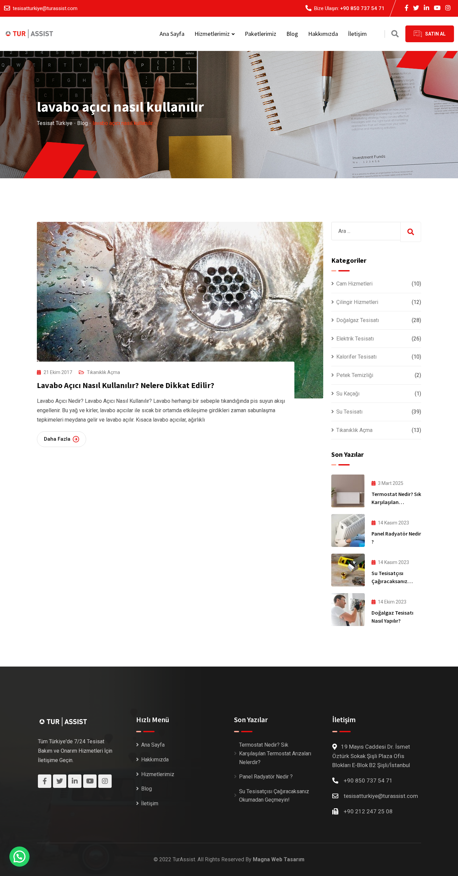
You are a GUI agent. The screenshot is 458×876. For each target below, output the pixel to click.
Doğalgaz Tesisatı (357, 320)
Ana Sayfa (172, 34)
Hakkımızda (323, 34)
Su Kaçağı (347, 393)
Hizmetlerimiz (212, 34)
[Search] (395, 34)
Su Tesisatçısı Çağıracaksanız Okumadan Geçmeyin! (274, 795)
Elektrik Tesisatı (355, 338)
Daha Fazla (57, 439)
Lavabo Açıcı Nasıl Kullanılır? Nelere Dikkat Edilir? (125, 385)
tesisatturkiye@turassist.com (45, 8)
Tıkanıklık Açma (103, 372)
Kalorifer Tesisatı (356, 357)
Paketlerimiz (260, 34)
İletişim (357, 34)
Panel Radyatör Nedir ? (266, 776)
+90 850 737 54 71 (362, 8)
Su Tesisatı (349, 412)
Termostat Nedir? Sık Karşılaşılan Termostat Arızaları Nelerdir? (275, 753)
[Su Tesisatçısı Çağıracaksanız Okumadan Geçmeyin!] (348, 570)
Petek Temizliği (354, 375)
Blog (292, 34)
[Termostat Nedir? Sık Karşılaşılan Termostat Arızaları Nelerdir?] (348, 491)
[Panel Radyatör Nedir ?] (348, 530)
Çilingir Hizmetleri (357, 302)
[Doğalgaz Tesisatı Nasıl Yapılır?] (348, 609)
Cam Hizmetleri (354, 283)
